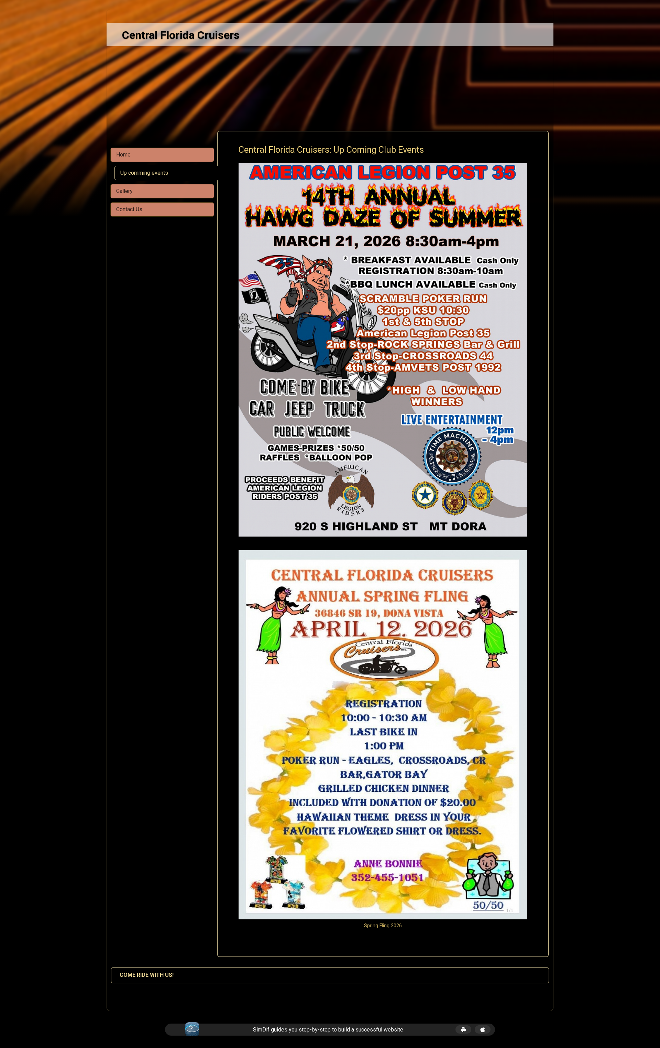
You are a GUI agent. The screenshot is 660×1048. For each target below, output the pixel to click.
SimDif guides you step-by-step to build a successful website (328, 1029)
